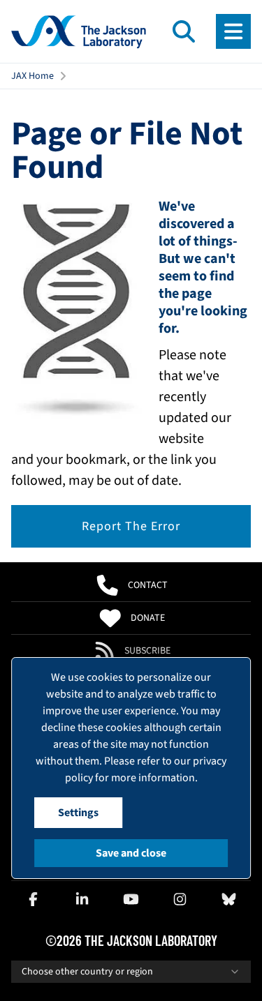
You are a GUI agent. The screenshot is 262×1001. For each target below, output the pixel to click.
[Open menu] (233, 31)
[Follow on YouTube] (131, 899)
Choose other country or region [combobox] (87, 972)
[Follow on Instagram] (180, 899)
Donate (148, 618)
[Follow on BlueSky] (229, 899)
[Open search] (184, 31)
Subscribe (147, 651)
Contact (148, 585)
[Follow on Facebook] (33, 899)
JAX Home (32, 76)
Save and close (131, 853)
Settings (78, 812)
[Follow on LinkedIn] (82, 899)
